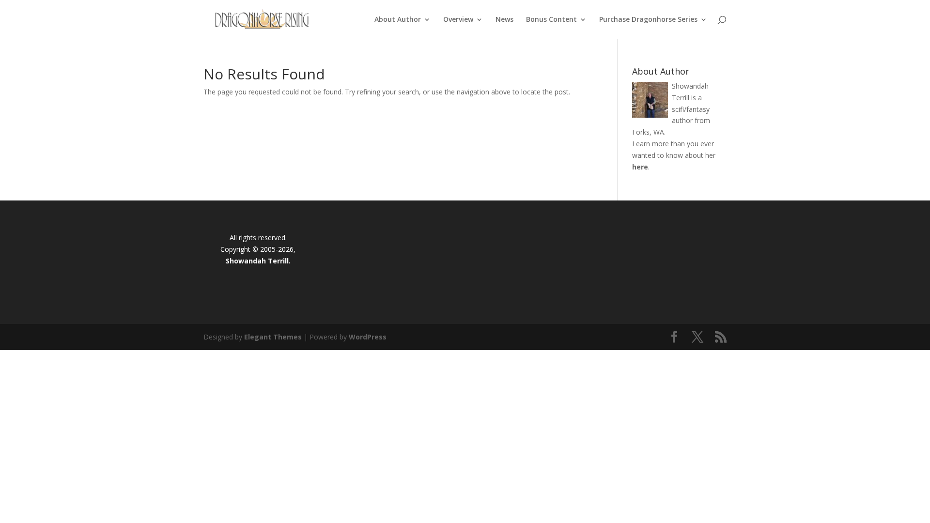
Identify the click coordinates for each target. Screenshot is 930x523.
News (504, 20)
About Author (397, 20)
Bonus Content (551, 20)
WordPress (368, 336)
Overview (458, 20)
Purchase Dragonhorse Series (648, 20)
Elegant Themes (273, 336)
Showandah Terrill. (258, 260)
